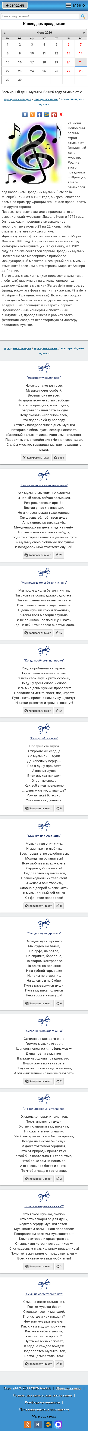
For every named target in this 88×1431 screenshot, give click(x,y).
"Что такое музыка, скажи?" (44, 1206)
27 (68, 71)
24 (32, 71)
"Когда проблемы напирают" (44, 660)
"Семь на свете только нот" (44, 1294)
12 (56, 53)
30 (20, 79)
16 (20, 62)
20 (68, 62)
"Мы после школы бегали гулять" (44, 582)
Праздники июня (46, 99)
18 (44, 62)
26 (56, 71)
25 (44, 71)
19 (56, 62)
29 (7, 79)
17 (32, 62)
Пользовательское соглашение (44, 1409)
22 (7, 71)
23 (20, 71)
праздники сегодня (17, 99)
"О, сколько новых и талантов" (44, 1108)
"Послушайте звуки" (44, 738)
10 (32, 53)
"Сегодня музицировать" (44, 933)
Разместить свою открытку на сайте (42, 1395)
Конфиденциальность (42, 1402)
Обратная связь (68, 1388)
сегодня (15, 5)
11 (44, 53)
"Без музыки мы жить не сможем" (44, 485)
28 (80, 71)
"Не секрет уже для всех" (44, 377)
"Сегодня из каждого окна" (44, 1031)
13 (68, 53)
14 (80, 53)
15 (7, 62)
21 (81, 62)
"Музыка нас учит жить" (44, 836)
